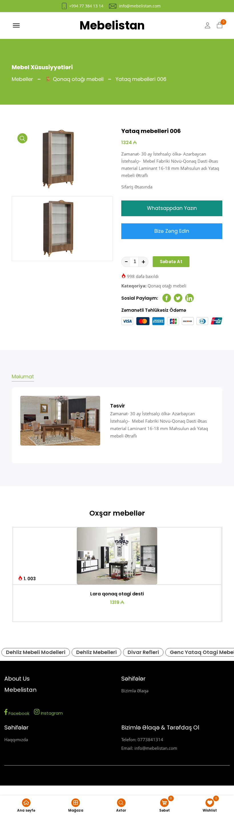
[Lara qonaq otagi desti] (117, 556)
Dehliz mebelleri (96, 652)
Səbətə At (171, 262)
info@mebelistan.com (140, 6)
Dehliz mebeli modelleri (35, 652)
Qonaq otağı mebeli (167, 286)
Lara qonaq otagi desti (117, 594)
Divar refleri (143, 652)
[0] (219, 25)
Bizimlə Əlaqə (134, 690)
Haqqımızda (16, 739)
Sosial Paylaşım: (139, 298)
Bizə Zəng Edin (171, 231)
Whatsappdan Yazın (172, 208)
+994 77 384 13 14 (86, 6)
